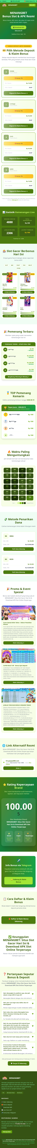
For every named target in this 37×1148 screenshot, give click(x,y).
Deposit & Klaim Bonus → (18, 93)
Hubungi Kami (7, 1132)
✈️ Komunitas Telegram (8, 1113)
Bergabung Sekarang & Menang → (18, 377)
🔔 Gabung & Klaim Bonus (18, 880)
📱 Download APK (18, 27)
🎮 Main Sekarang (6, 1102)
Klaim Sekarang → (18, 643)
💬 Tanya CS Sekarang (18, 1063)
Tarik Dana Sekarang (18, 549)
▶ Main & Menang (10, 292)
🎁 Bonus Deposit (6, 1104)
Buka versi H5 (18, 30)
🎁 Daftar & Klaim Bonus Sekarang (18, 920)
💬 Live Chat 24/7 (6, 1110)
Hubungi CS (15, 200)
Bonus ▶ (32, 5)
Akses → (18, 768)
